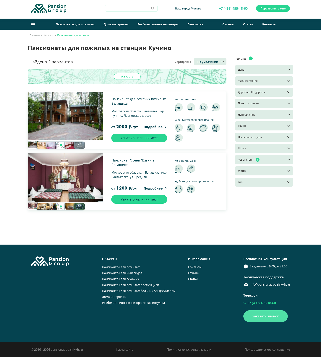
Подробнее (153, 127)
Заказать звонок (265, 316)
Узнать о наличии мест (139, 137)
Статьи (248, 24)
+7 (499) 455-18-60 (233, 8)
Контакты (269, 24)
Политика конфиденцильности (189, 350)
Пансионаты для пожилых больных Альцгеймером (139, 291)
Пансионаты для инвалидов (122, 273)
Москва (196, 8)
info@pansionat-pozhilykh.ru (270, 284)
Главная (35, 35)
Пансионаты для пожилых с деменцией (130, 285)
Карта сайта (124, 350)
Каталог (48, 35)
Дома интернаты (116, 24)
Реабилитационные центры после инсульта (133, 303)
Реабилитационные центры (158, 24)
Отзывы (228, 24)
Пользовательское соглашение (267, 350)
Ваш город (188, 8)
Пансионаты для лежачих (120, 279)
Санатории (195, 24)
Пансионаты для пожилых (75, 24)
